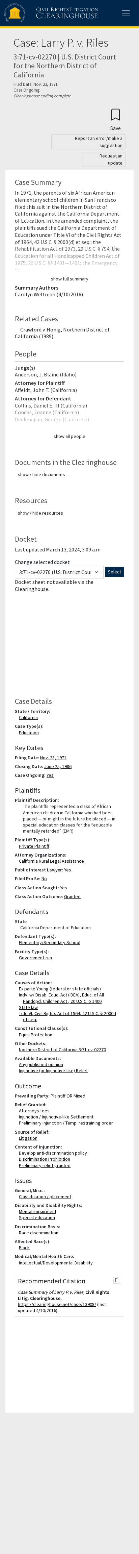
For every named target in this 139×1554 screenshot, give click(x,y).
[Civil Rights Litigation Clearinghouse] (38, 13)
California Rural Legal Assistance (53, 861)
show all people (69, 436)
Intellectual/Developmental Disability (57, 1263)
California (30, 717)
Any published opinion (42, 1064)
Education (30, 733)
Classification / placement (46, 1196)
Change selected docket (42, 562)
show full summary (69, 279)
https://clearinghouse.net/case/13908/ (57, 1304)
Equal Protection (37, 1035)
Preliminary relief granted (46, 1165)
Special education (38, 1217)
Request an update (111, 159)
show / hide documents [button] (41, 474)
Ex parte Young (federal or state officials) (61, 989)
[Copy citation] (117, 1280)
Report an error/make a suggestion (98, 141)
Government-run (37, 958)
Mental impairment (39, 1211)
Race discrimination (40, 1233)
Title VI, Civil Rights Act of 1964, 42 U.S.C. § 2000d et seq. (69, 1016)
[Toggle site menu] (126, 13)
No (44, 878)
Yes (50, 775)
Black (26, 1247)
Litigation (29, 1138)
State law (30, 1007)
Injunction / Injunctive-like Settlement (57, 1117)
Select (114, 572)
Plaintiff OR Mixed (68, 1096)
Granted (72, 896)
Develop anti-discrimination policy (54, 1153)
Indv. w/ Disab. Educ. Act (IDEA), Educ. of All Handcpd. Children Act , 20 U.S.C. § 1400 (63, 998)
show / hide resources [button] (40, 513)
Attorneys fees (36, 1111)
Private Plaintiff (35, 846)
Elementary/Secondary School (51, 942)
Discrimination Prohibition (46, 1159)
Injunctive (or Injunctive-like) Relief (55, 1070)
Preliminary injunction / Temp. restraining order (67, 1123)
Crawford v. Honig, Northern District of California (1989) (62, 333)
